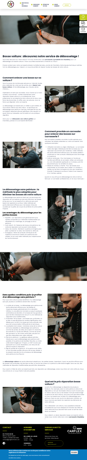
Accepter (74, 452)
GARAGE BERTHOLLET (52, 443)
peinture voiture (27, 337)
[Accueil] (10, 4)
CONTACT (67, 5)
